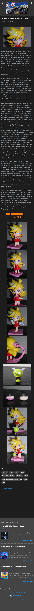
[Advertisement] (17, 503)
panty (26, 475)
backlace (4, 472)
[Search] (32, 3)
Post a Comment (8, 488)
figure (16, 472)
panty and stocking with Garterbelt (12, 479)
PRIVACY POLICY (12, 592)
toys (3, 482)
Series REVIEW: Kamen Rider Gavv (13, 566)
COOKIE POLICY (22, 592)
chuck (11, 472)
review (26, 479)
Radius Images (21, 599)
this (9, 82)
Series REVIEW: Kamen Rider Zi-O (13, 546)
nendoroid (19, 475)
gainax (22, 472)
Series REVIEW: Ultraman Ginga (12, 526)
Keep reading (28, 541)
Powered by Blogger (18, 595)
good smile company (8, 475)
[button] (32, 18)
